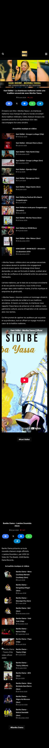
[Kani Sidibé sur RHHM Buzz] (8, 231)
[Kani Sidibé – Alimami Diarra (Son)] (8, 145)
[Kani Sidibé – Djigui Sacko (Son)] (8, 189)
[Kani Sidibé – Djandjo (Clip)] (8, 171)
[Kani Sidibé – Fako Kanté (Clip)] (8, 153)
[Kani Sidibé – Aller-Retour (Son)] (8, 241)
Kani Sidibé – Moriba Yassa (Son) (28, 218)
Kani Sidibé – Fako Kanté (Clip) (27, 152)
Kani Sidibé (25, 439)
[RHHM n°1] (24, 54)
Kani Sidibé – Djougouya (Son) (27, 178)
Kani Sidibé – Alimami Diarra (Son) (29, 143)
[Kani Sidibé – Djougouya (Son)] (8, 180)
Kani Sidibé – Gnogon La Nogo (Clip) (30, 134)
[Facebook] (9, 103)
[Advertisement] (24, 24)
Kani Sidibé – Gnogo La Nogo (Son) (29, 160)
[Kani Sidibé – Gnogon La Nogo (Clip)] (8, 136)
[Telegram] (40, 103)
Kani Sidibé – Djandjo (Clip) (26, 169)
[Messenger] (24, 103)
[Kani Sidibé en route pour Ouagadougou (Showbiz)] (8, 210)
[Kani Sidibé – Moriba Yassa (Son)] (8, 220)
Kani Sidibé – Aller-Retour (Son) (28, 238)
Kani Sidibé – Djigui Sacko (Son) (28, 187)
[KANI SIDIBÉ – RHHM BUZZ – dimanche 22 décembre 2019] (8, 251)
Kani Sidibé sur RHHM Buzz (26, 228)
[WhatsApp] (32, 103)
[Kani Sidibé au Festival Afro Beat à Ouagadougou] (8, 200)
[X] (16, 103)
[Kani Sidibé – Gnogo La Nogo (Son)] (8, 162)
